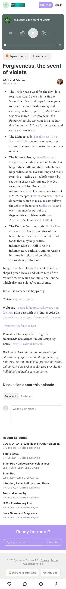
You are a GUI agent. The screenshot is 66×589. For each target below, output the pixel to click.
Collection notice (33, 563)
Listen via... (40, 56)
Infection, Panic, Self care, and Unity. (26, 483)
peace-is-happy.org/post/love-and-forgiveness (32, 317)
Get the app (50, 572)
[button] (10, 33)
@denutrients (24, 299)
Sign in (58, 5)
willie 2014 (47, 205)
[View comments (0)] (25, 584)
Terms (54, 560)
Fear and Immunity (15, 493)
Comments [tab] (11, 396)
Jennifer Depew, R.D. (14, 80)
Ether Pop (9, 473)
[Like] (9, 584)
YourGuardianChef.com (28, 344)
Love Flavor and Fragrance (20, 513)
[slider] (29, 45)
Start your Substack (24, 572)
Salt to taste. (11, 453)
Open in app (18, 56)
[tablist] (18, 396)
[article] (33, 446)
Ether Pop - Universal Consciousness (26, 463)
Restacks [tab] (26, 396)
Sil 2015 (46, 220)
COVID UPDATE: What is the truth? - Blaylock (31, 443)
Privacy (44, 560)
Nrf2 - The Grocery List (17, 503)
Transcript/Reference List (19, 326)
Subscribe (45, 5)
